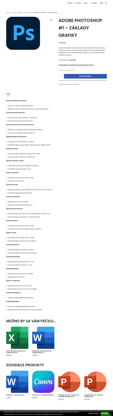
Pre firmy (78, 3)
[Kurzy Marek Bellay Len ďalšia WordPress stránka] (8, 3)
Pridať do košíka (85, 76)
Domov (70, 3)
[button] (51, 19)
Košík (101, 3)
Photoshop (28, 12)
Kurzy (14, 12)
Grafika (20, 12)
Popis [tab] (8, 94)
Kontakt (94, 3)
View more (66, 414)
